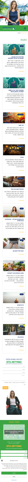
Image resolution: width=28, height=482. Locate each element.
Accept (14, 473)
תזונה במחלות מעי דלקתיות (15, 273)
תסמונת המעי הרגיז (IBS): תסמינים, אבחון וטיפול (16, 90)
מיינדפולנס (20, 305)
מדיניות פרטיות (14, 480)
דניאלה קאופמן (24, 33)
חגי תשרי (21, 125)
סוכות (22, 157)
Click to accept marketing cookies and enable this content (14, 432)
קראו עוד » (21, 71)
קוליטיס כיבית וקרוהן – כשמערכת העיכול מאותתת (16, 57)
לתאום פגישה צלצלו (14, 443)
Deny (14, 476)
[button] (2, 460)
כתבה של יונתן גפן (18, 251)
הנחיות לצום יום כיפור (17, 189)
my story (21, 337)
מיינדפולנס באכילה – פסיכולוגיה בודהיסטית (14, 220)
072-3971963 (14, 362)
